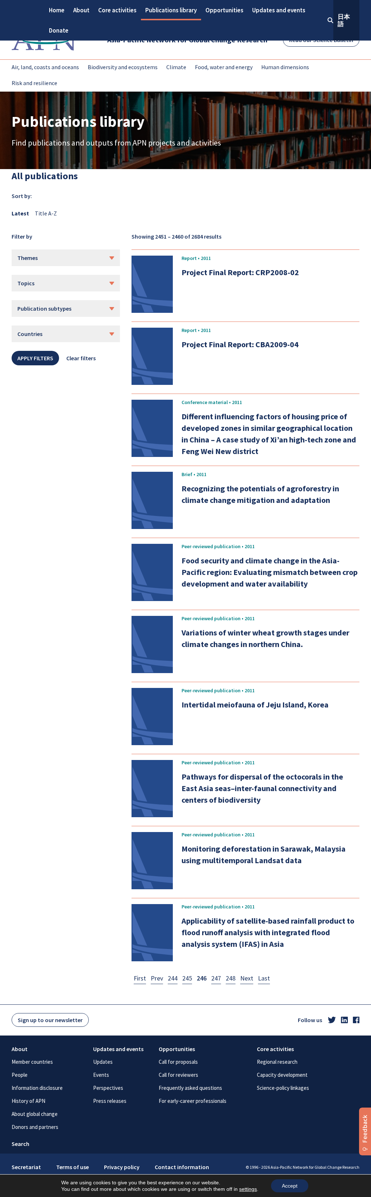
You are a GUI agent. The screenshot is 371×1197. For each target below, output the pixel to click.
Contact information (182, 1167)
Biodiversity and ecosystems (123, 67)
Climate (176, 67)
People (20, 1074)
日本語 (344, 20)
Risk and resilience (34, 83)
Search (20, 1143)
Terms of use (72, 1167)
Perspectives (108, 1087)
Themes (27, 257)
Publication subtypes (44, 308)
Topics (25, 283)
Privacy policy (121, 1167)
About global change (35, 1113)
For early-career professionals (192, 1100)
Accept (289, 1186)
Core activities (117, 10)
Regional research (277, 1061)
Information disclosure (37, 1087)
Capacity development (282, 1074)
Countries (29, 333)
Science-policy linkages (283, 1087)
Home (56, 10)
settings (248, 1189)
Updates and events (278, 10)
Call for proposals (178, 1061)
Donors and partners (35, 1127)
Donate (58, 30)
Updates (103, 1061)
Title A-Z (46, 213)
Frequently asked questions (190, 1087)
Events (101, 1074)
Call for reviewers (178, 1074)
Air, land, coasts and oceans (45, 67)
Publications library (171, 10)
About (81, 10)
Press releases (109, 1100)
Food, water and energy (224, 67)
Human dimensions (285, 67)
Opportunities (224, 10)
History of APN (28, 1100)
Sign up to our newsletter (50, 1020)
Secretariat (26, 1167)
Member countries (32, 1061)
